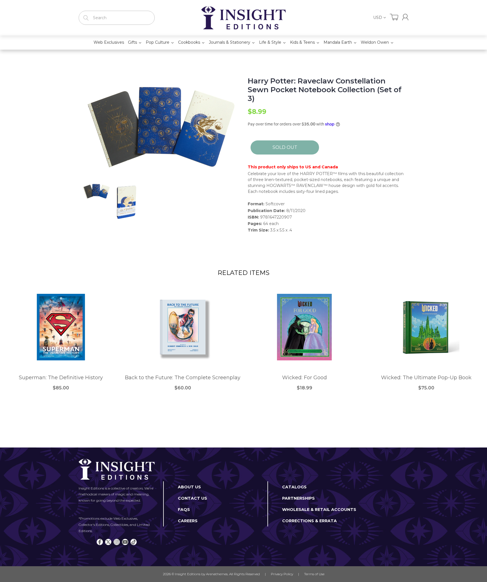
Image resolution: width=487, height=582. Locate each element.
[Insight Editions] (243, 17)
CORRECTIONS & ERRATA (309, 520)
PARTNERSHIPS (298, 498)
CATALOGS (294, 487)
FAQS (184, 509)
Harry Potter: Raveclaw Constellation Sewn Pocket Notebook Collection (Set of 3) (325, 90)
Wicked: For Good (304, 378)
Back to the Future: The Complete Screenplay (182, 378)
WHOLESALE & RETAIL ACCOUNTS (319, 509)
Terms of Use (314, 574)
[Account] (405, 17)
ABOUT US (189, 487)
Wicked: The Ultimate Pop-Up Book (426, 378)
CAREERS (188, 520)
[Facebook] (100, 542)
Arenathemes (217, 574)
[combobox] (116, 18)
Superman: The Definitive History (61, 378)
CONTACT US (192, 498)
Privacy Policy (282, 574)
